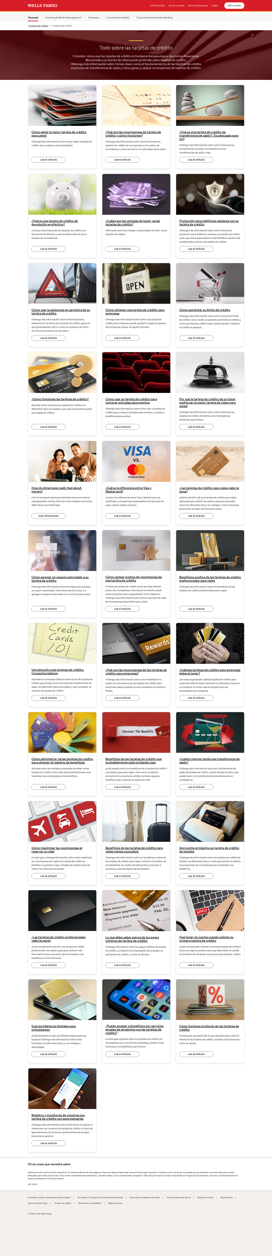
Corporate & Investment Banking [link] (154, 17)
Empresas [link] (93, 17)
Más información (48, 516)
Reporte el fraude (205, 1197)
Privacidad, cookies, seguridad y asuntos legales (49, 1197)
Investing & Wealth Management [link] (63, 17)
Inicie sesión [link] (234, 5)
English (215, 5)
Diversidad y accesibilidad (89, 1203)
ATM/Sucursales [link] (157, 5)
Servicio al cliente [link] (176, 5)
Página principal (115, 1203)
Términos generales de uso (179, 1197)
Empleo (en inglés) (62, 1203)
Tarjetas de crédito (38, 25)
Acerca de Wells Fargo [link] (198, 5)
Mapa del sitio (226, 1197)
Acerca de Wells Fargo (37, 1203)
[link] (42, 5)
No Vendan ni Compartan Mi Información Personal (100, 1197)
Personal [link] (33, 17)
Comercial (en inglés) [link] (117, 17)
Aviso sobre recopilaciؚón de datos (145, 1197)
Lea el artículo (48, 159)
